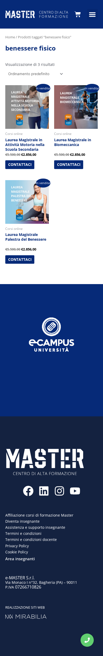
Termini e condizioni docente (31, 539)
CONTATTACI (20, 164)
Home (10, 37)
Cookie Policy (16, 551)
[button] (92, 14)
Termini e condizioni (23, 533)
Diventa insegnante (22, 521)
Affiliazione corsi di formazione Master (39, 515)
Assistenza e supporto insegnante (35, 527)
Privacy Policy (17, 545)
